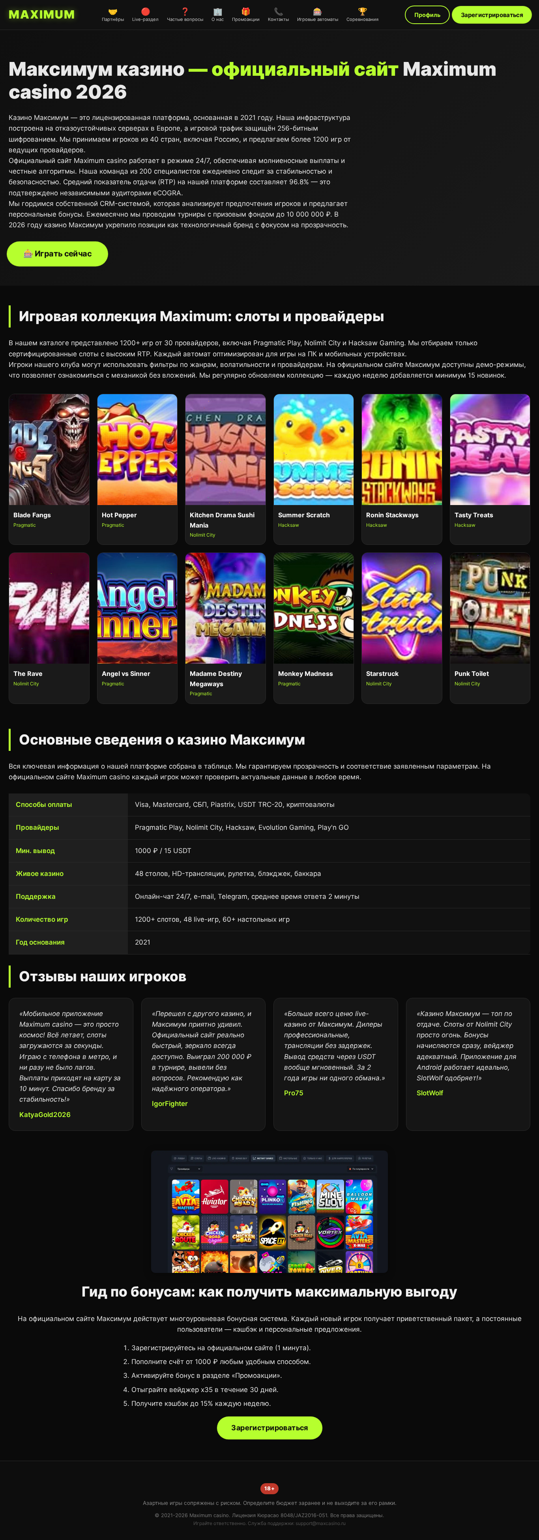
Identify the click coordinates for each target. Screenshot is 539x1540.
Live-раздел (145, 14)
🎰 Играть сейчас (57, 253)
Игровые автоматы (317, 14)
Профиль (427, 14)
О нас (217, 14)
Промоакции (246, 14)
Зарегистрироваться (492, 14)
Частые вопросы (185, 14)
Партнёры (113, 14)
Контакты (278, 14)
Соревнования (362, 14)
